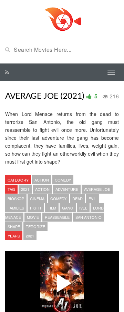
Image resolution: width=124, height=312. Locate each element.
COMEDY (63, 180)
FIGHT (36, 208)
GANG (67, 208)
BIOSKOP (16, 198)
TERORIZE (35, 226)
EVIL (92, 198)
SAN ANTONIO (88, 217)
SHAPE (14, 226)
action (42, 189)
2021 (25, 189)
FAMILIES (16, 208)
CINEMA (37, 198)
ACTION (41, 180)
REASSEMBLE (57, 217)
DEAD (77, 198)
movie (33, 217)
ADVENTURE (66, 189)
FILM (52, 208)
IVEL (83, 208)
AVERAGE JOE (97, 189)
